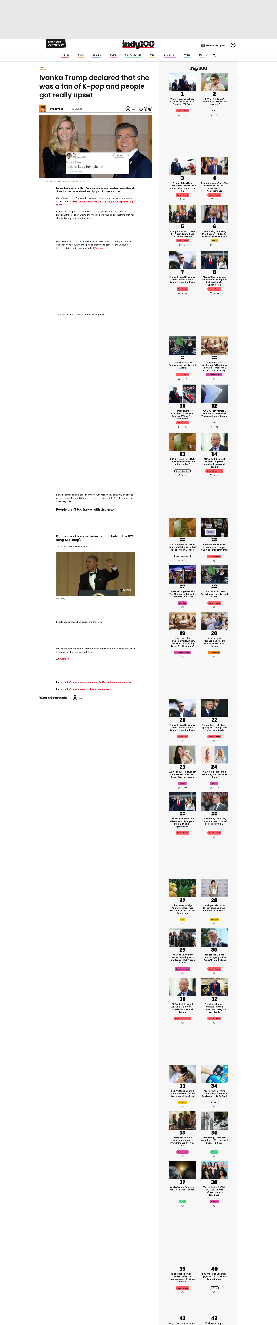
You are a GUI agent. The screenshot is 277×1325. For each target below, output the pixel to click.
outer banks (182, 1152)
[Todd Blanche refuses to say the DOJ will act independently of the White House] (182, 1256)
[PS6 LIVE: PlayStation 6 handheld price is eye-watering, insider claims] (214, 393)
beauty (182, 783)
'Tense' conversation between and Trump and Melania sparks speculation (214, 281)
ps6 (214, 423)
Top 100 (65, 55)
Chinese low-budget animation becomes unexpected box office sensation (182, 909)
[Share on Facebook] (141, 109)
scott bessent (214, 833)
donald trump (182, 195)
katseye (214, 1201)
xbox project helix (182, 471)
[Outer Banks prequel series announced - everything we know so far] (182, 1120)
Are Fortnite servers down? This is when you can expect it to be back (214, 1093)
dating (214, 783)
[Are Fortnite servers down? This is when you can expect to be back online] (214, 1073)
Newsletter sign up (216, 45)
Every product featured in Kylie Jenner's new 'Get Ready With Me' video (182, 774)
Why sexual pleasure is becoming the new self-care (214, 774)
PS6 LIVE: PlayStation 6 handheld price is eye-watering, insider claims (214, 413)
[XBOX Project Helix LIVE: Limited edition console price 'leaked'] (182, 441)
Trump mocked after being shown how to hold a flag (182, 365)
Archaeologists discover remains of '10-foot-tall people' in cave (214, 1140)
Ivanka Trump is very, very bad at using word (86, 689)
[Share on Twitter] (145, 109)
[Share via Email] (150, 109)
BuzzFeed (64, 658)
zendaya (214, 919)
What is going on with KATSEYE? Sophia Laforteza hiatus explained (214, 1191)
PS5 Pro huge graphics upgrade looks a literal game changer (214, 1276)
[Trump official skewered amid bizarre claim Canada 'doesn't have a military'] (182, 259)
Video (187, 55)
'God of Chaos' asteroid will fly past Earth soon (182, 1188)
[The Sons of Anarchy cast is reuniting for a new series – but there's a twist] (182, 937)
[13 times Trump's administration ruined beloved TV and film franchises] (182, 393)
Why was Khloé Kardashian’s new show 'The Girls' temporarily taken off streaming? (214, 366)
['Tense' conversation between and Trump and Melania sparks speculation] (214, 259)
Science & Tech (133, 55)
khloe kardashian (214, 374)
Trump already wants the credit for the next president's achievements (214, 187)
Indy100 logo (138, 44)
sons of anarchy (182, 969)
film (182, 919)
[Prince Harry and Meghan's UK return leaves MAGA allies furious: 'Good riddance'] (214, 620)
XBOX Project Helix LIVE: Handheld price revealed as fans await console (182, 547)
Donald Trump (182, 111)
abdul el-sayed (214, 556)
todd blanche (182, 1288)
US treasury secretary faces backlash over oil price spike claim (214, 821)
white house (182, 423)
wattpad (182, 1102)
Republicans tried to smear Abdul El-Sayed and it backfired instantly (214, 547)
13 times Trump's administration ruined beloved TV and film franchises (182, 415)
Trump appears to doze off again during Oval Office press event (182, 234)
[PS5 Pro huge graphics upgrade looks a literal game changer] (214, 1256)
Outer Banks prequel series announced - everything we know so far (182, 1141)
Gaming (96, 55)
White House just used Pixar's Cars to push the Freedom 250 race (182, 101)
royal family (214, 652)
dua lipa (182, 603)
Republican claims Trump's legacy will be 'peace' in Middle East (214, 957)
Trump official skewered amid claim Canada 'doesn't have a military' (182, 280)
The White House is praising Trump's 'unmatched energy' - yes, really (214, 1008)
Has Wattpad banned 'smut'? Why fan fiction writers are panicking (182, 1093)
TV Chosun (98, 248)
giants (214, 1152)
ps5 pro (214, 1288)
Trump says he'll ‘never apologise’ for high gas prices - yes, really (214, 728)
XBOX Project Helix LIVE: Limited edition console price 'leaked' (182, 462)
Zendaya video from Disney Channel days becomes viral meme (214, 908)
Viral (152, 55)
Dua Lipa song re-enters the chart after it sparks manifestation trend (182, 594)
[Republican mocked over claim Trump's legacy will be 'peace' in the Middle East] (214, 937)
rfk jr (214, 241)
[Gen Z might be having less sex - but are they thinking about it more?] (214, 754)
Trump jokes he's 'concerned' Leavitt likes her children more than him (182, 187)
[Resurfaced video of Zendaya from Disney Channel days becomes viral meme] (214, 887)
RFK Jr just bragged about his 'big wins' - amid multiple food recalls (214, 463)
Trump (113, 55)
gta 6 (214, 111)
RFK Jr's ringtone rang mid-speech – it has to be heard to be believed (214, 234)
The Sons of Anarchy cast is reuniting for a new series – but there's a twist (182, 958)
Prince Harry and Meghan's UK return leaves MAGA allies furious (214, 642)
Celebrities (170, 55)
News (81, 55)
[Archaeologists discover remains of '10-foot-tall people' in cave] (214, 1120)
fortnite (214, 1102)
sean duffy (182, 289)
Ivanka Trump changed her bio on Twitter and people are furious (97, 682)
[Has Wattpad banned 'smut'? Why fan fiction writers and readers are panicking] (182, 1073)
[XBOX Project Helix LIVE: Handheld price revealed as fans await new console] (182, 527)
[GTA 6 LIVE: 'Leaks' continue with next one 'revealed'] (214, 81)
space (182, 1201)
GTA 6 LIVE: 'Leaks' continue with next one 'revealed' (214, 101)
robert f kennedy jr (214, 471)
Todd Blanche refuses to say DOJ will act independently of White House (182, 1278)
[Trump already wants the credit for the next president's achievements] (214, 165)
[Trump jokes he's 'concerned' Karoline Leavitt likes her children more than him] (182, 165)
